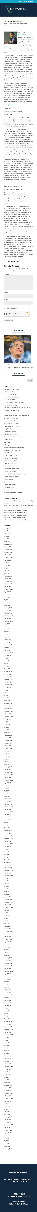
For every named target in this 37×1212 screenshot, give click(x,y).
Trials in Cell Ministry (9, 484)
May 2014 (6, 918)
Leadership (7, 442)
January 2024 (7, 610)
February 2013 (8, 958)
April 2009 (6, 1080)
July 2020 (6, 722)
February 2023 (8, 639)
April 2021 (6, 698)
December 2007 (8, 1122)
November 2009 (8, 1061)
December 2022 (8, 645)
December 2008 (8, 1090)
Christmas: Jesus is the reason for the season (17, 407)
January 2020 (7, 737)
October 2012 (7, 968)
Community (7, 413)
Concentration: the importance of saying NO (16, 415)
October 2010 (7, 1032)
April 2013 (6, 952)
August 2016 (7, 846)
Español (21, 1)
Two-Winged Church (9, 487)
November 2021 (8, 679)
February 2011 (8, 1021)
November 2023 (8, 615)
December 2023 (8, 613)
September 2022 (8, 653)
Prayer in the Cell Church (11, 460)
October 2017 (7, 809)
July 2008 (6, 1103)
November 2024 (8, 584)
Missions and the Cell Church (12, 450)
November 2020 (8, 711)
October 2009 (7, 1064)
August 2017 (7, 814)
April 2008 (6, 1111)
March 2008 (7, 1114)
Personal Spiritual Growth (11, 455)
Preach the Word (8, 466)
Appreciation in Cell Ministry (11, 389)
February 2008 (8, 1117)
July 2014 (6, 913)
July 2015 (6, 881)
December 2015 (8, 867)
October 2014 (7, 905)
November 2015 (8, 870)
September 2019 (8, 748)
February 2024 (8, 608)
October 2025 (7, 554)
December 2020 (8, 708)
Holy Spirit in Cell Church (10, 434)
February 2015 (8, 894)
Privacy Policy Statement (22, 1179)
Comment (7, 274)
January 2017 (7, 833)
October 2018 (7, 777)
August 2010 (7, 1037)
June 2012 (7, 979)
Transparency (8, 482)
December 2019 (8, 740)
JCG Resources (8, 439)
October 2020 (7, 714)
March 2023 (7, 637)
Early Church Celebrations (11, 418)
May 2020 (6, 727)
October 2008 (7, 1096)
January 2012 (7, 992)
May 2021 (6, 695)
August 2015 (7, 878)
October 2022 (7, 650)
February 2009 (8, 1085)
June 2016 (7, 851)
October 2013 (7, 936)
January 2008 (7, 1119)
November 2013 (8, 934)
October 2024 (7, 586)
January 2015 (7, 897)
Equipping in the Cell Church (11, 423)
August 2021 (7, 687)
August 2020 (7, 719)
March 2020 (7, 732)
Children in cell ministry (10, 405)
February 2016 (8, 862)
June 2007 (7, 1138)
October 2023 (7, 618)
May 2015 (6, 886)
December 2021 (8, 677)
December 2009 (8, 1058)
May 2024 (6, 600)
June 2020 (7, 724)
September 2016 (8, 844)
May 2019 (6, 759)
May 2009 (6, 1077)
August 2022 (7, 655)
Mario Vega (8, 23)
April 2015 (6, 889)
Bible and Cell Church (10, 391)
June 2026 (7, 533)
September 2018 (8, 780)
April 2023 (6, 634)
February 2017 (8, 830)
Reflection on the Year (10, 471)
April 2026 (6, 539)
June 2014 (7, 915)
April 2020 (6, 730)
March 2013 (7, 955)
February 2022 (8, 671)
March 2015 (7, 891)
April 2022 (6, 666)
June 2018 (7, 788)
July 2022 (6, 658)
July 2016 (6, 849)
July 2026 (6, 531)
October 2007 (7, 1127)
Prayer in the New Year (10, 463)
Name (6, 292)
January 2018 (7, 801)
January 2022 (7, 674)
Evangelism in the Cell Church (12, 426)
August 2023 (7, 623)
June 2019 (7, 756)
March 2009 (7, 1082)
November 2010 (8, 1029)
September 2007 (8, 1130)
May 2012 (6, 981)
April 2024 (6, 602)
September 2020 (8, 716)
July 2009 (6, 1072)
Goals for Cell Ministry (10, 431)
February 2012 (8, 989)
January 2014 (7, 928)
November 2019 (8, 743)
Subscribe (18, 330)
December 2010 (8, 1027)
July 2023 (6, 626)
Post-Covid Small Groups (11, 458)
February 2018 (8, 798)
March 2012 (7, 987)
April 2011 (6, 1016)
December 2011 (8, 995)
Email (6, 299)
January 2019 (7, 769)
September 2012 (8, 971)
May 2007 (6, 1141)
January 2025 (7, 578)
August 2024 (7, 592)
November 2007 (8, 1125)
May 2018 (6, 791)
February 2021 (8, 703)
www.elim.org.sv (21, 34)
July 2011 (6, 1008)
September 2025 (8, 557)
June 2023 (7, 629)
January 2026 (7, 547)
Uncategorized (24, 23)
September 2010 (8, 1034)
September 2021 (8, 684)
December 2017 (8, 804)
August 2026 (7, 528)
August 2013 (7, 942)
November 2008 (8, 1093)
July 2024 (6, 594)
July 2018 (6, 785)
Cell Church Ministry (9, 399)
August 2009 (7, 1069)
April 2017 (6, 825)
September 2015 (8, 875)
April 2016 (6, 857)
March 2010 (7, 1050)
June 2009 (7, 1074)
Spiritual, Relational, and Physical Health (15, 474)
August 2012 (7, 974)
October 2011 (7, 1000)
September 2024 (8, 589)
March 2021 (7, 700)
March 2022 (7, 669)
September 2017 (8, 812)
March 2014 (7, 923)
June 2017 (7, 820)
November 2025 (8, 552)
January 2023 (7, 642)
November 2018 (8, 775)
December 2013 (8, 931)
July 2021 (6, 690)
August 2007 (7, 1133)
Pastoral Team (8, 452)
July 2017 (6, 817)
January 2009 (7, 1088)
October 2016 (7, 841)
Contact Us (8, 1179)
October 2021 (7, 682)
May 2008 (6, 1109)
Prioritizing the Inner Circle (11, 468)
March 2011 (7, 1019)
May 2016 (6, 854)
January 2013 (7, 960)
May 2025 (6, 568)
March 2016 (7, 859)
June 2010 (7, 1042)
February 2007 (8, 1149)
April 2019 (6, 761)
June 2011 (7, 1011)
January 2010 (7, 1056)
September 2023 (8, 621)
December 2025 (8, 549)
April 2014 (6, 920)
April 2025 (6, 570)
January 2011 (7, 1024)
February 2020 (8, 735)
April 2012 (6, 984)
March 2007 (7, 1146)
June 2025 (7, 565)
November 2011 (8, 997)
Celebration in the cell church (12, 397)
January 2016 (7, 865)
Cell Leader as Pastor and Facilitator (14, 402)
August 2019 (7, 751)
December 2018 (8, 772)
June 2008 (7, 1106)
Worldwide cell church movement (13, 492)
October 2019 (7, 745)
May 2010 (6, 1045)
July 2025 (6, 563)
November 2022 (8, 647)
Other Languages (28, 1)
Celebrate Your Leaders (10, 394)
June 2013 (7, 947)
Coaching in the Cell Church (11, 410)
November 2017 (8, 806)
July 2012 (6, 976)
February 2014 (8, 926)
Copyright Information (19, 1181)
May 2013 (6, 950)
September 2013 (8, 939)
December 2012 (8, 963)
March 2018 (7, 796)
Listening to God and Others (12, 445)
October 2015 (7, 873)
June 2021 (7, 692)
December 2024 (8, 581)
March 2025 (7, 573)
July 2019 (6, 753)
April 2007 (6, 1143)
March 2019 (7, 764)
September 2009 (8, 1066)
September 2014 (8, 907)
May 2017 (6, 822)
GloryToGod (7, 429)
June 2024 (7, 597)
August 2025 (7, 560)
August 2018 (7, 783)
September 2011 (8, 1003)
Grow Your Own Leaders (23, 520)
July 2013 (6, 944)
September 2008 (8, 1098)
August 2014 (7, 910)
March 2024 (7, 605)
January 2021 (7, 706)
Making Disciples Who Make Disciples (14, 447)
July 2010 (6, 1040)
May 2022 (6, 663)
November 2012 (8, 966)
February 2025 (8, 576)
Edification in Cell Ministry (11, 421)
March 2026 (7, 541)
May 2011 (6, 1013)
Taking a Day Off (8, 479)
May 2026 (6, 536)
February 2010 (8, 1053)
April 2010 (6, 1048)
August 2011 (7, 1005)
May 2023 (6, 631)
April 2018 (6, 793)
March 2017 (7, 828)
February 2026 (8, 544)
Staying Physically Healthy (11, 476)
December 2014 (8, 899)
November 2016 (8, 838)
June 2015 (7, 883)
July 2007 (6, 1135)
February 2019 (8, 767)
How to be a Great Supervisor (12, 437)
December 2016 (8, 836)
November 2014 (8, 902)
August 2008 (7, 1101)
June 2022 (7, 661)
